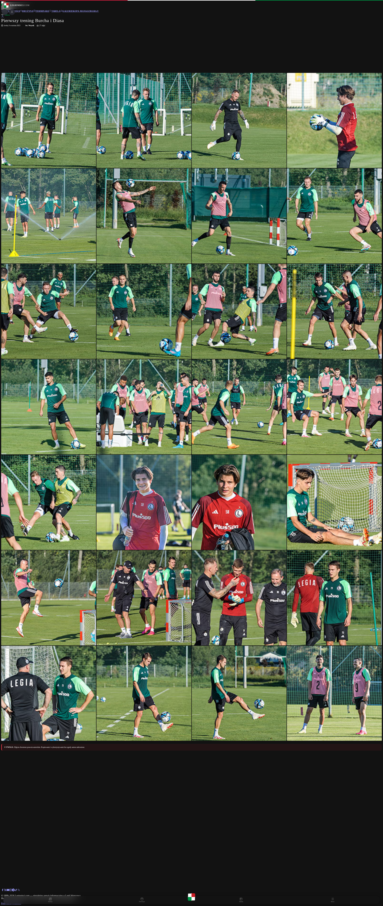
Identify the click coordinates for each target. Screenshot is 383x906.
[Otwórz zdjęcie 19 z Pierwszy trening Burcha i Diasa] (239, 502)
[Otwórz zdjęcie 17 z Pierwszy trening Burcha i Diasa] (48, 502)
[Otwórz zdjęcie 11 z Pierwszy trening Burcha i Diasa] (239, 311)
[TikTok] (16, 890)
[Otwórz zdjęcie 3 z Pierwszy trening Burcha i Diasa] (239, 120)
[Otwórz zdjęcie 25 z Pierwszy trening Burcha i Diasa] (48, 693)
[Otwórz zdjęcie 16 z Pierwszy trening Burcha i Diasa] (334, 406)
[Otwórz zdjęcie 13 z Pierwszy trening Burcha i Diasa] (48, 406)
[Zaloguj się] (2, 17)
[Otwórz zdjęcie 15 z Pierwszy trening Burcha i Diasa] (239, 406)
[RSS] (18, 890)
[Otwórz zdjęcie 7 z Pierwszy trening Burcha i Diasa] (239, 215)
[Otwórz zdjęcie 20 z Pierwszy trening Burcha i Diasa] (334, 502)
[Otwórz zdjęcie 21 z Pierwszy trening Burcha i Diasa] (48, 597)
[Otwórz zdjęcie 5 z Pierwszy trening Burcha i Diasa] (48, 215)
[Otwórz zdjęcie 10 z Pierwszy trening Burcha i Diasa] (143, 311)
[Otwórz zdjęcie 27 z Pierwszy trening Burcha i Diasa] (239, 693)
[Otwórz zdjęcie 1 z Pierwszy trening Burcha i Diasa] (48, 120)
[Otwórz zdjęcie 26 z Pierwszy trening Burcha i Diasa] (143, 693)
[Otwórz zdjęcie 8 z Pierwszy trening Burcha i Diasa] (334, 215)
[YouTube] (8, 890)
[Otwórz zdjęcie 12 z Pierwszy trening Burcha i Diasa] (334, 311)
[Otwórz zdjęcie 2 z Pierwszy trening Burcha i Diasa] (143, 120)
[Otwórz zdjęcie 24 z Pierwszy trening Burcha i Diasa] (334, 597)
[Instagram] (10, 890)
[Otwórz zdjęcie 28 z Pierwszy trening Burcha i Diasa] (334, 693)
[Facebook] (2, 890)
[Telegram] (13, 890)
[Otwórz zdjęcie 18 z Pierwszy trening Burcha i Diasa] (143, 502)
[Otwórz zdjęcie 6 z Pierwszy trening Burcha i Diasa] (143, 215)
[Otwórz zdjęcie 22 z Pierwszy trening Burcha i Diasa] (143, 597)
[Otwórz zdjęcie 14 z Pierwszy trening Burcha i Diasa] (143, 406)
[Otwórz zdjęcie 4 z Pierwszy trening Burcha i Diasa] (334, 120)
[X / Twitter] (5, 890)
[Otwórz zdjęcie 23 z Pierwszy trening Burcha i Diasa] (239, 597)
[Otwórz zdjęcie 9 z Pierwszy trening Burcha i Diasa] (48, 311)
